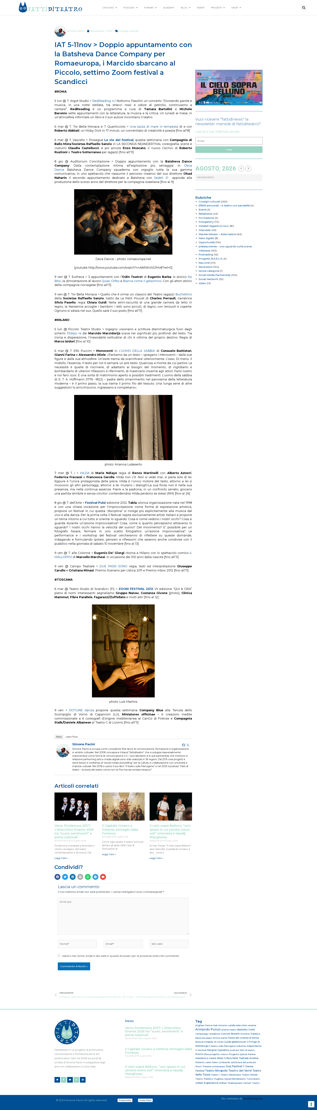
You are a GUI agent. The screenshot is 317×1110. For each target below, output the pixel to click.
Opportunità (207, 242)
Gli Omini (219, 1041)
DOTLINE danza (81, 710)
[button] (303, 7)
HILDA (84, 473)
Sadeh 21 (161, 178)
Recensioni (205, 266)
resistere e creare (205, 1058)
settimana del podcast (243, 1062)
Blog (184, 7)
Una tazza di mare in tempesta (154, 126)
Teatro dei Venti (240, 1070)
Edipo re (75, 333)
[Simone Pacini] (63, 750)
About (59, 737)
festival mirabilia (204, 1041)
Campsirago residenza (207, 1033)
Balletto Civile (246, 1029)
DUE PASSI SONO (113, 566)
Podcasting (206, 254)
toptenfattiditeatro (235, 1078)
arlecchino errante (246, 1025)
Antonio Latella (226, 1025)
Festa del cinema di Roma (243, 1038)
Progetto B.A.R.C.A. (211, 258)
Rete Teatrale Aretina (245, 1058)
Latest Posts (72, 737)
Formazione (206, 217)
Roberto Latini (203, 1062)
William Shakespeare (231, 1083)
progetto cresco (219, 1054)
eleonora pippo (203, 1038)
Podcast (129, 7)
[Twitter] (188, 745)
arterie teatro (229, 1029)
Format (149, 7)
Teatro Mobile (250, 1074)
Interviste (205, 230)
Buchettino (184, 294)
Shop (234, 7)
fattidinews (205, 213)
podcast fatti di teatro (242, 1050)
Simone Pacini (83, 744)
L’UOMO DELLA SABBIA (137, 351)
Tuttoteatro (253, 1078)
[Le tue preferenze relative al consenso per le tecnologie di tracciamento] (311, 1104)
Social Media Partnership (214, 275)
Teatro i (215, 1074)
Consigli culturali (128, 31)
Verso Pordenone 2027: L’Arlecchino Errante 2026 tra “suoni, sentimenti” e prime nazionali (74, 831)
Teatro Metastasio (230, 1074)
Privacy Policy (125, 1100)
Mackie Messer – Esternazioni (217, 234)
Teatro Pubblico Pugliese (209, 1078)
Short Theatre (203, 1066)
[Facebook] (184, 745)
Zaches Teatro (251, 1083)
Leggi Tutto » (61, 858)
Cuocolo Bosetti (230, 1033)
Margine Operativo (218, 1050)
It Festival (200, 1050)
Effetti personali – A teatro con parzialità (224, 205)
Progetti (216, 7)
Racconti (204, 262)
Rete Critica (224, 1058)
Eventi (200, 7)
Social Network (208, 279)
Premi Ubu (202, 1054)
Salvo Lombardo (221, 1062)
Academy (168, 7)
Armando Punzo (208, 1029)
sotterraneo (218, 1066)
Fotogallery (206, 221)
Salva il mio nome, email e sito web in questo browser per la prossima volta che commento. (120, 955)
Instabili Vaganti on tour (214, 226)
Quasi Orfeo (110, 281)
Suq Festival (234, 1066)
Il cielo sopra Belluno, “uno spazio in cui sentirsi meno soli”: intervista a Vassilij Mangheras (170, 831)
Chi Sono (108, 7)
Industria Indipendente (249, 1046)
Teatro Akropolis (216, 1070)
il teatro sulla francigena (222, 1046)
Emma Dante (220, 1038)
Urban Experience (207, 1082)
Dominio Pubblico (250, 1033)
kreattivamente (253, 1098)
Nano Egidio (206, 238)
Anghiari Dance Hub (206, 1025)
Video (202, 283)
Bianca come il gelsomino (142, 281)
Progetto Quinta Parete (242, 1054)
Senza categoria (209, 270)
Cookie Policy (145, 1100)
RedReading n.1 (103, 101)
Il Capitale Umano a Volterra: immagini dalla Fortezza (120, 829)
